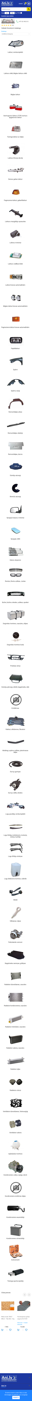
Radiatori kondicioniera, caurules (15, 1006)
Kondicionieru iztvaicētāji (15, 1238)
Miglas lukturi (15, 94)
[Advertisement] (16, 1353)
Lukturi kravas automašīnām (15, 285)
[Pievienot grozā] (2, 1330)
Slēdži (15, 900)
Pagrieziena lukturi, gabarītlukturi (15, 200)
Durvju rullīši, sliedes (15, 793)
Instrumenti (15, 1260)
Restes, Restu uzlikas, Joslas (15, 581)
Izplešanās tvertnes (15, 1154)
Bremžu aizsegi (15, 496)
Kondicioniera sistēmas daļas (15, 1196)
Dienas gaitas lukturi (15, 179)
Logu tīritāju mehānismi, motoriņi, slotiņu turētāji (15, 836)
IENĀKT (21, 3)
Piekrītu (16, 1397)
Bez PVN (17, 13)
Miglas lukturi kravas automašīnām (15, 306)
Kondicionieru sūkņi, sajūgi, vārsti (15, 1175)
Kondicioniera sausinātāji (15, 1217)
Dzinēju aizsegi (15, 475)
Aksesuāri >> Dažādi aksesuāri (22, 1323)
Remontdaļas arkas (15, 412)
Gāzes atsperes (15, 560)
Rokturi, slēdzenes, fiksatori (15, 729)
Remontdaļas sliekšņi (15, 433)
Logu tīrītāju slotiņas (15, 856)
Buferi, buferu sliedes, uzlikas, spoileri (15, 602)
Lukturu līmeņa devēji (15, 158)
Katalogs (3, 31)
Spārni (15, 370)
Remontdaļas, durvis (15, 454)
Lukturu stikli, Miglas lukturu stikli (15, 73)
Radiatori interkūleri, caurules (15, 1027)
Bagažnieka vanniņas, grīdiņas (15, 963)
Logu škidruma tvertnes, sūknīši (15, 879)
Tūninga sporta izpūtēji (15, 1281)
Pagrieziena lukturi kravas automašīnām (15, 327)
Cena (3, 13)
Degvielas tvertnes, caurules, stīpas (15, 623)
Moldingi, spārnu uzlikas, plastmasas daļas (15, 751)
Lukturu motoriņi (15, 243)
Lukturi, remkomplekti (15, 52)
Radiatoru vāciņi (15, 1090)
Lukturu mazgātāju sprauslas (15, 221)
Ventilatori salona (15, 1133)
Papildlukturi (15, 348)
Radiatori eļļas (15, 1069)
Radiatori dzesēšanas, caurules (15, 984)
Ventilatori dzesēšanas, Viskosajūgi (15, 1111)
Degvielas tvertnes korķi (15, 645)
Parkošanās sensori (15, 942)
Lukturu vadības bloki (15, 264)
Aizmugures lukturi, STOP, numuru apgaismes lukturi (15, 116)
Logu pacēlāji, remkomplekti (15, 814)
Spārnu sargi (15, 391)
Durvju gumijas (15, 772)
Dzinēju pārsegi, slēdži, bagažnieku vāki (15, 687)
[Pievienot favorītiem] (10, 1330)
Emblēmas (15, 708)
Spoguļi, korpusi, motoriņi (15, 518)
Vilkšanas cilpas (15, 921)
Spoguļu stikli (15, 539)
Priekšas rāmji (15, 666)
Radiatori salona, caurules (15, 1048)
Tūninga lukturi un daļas (15, 137)
